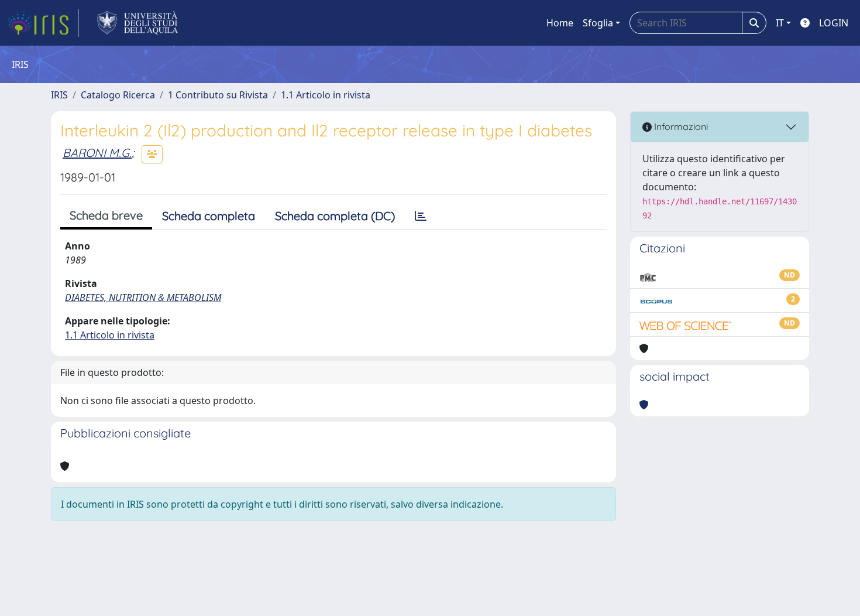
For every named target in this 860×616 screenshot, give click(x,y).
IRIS (59, 94)
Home (559, 22)
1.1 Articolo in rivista (325, 94)
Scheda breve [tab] (106, 215)
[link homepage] (42, 23)
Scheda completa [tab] (208, 215)
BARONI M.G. (97, 152)
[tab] (420, 216)
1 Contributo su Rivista (218, 94)
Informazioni (680, 126)
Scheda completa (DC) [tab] (335, 215)
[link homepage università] (138, 23)
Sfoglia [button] (598, 22)
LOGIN (833, 22)
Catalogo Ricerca (118, 94)
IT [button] (780, 22)
